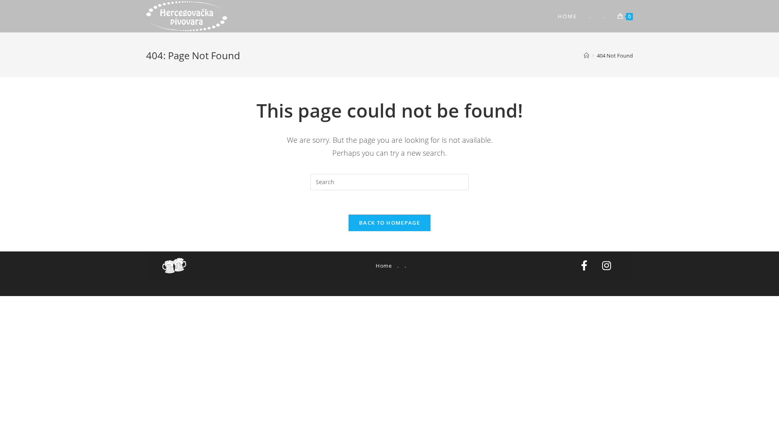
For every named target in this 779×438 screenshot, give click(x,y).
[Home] (586, 55)
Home (384, 265)
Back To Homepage (389, 222)
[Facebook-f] (584, 266)
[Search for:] (389, 181)
